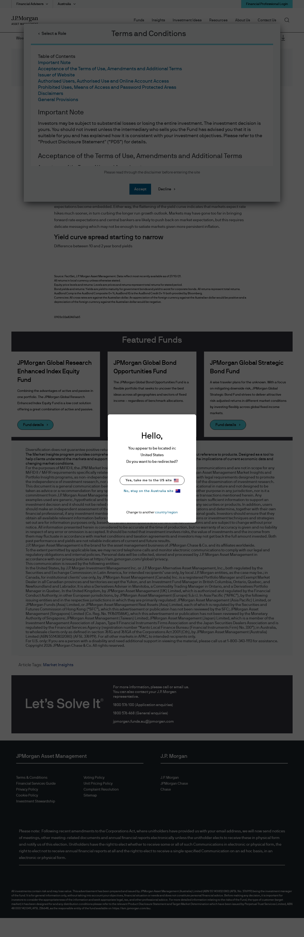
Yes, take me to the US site (149, 480)
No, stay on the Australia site (149, 491)
